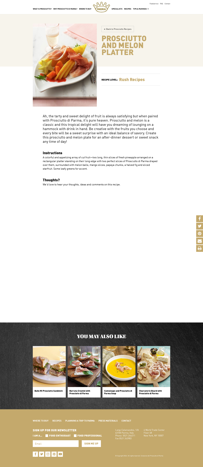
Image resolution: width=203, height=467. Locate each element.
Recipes (127, 8)
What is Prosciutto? (42, 8)
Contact (167, 3)
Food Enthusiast (60, 435)
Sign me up (91, 443)
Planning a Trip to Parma (80, 420)
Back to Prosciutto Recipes (118, 28)
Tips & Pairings (140, 8)
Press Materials (108, 420)
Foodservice (154, 3)
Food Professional (89, 435)
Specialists (117, 8)
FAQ (161, 3)
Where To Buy (85, 8)
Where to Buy (41, 420)
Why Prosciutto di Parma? (65, 8)
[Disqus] (101, 215)
